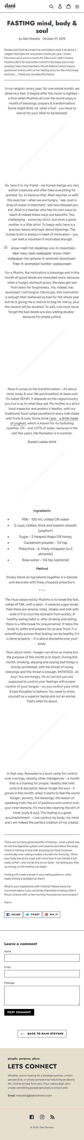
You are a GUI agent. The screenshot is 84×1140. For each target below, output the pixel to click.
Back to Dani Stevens (45, 1033)
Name (7, 951)
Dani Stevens (47, 1127)
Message (9, 982)
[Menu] (77, 6)
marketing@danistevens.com (34, 1095)
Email (7, 967)
